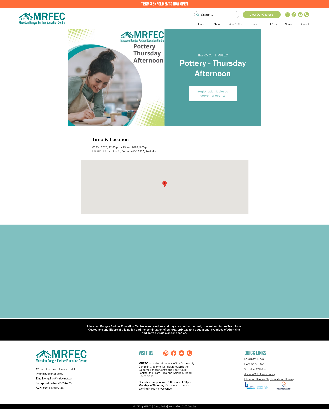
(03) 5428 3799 (54, 373)
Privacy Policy (160, 406)
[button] (233, 24)
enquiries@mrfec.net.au (58, 378)
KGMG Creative (188, 406)
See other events (212, 96)
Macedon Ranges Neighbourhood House (268, 379)
